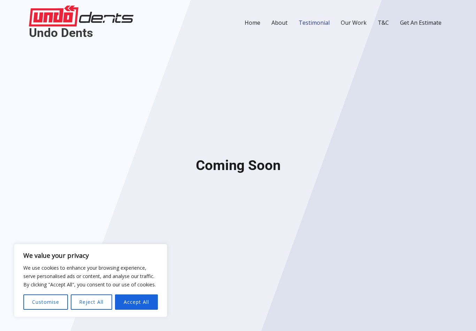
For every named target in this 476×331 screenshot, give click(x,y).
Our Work (354, 22)
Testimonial (314, 22)
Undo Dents (61, 33)
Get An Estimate (421, 22)
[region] (90, 280)
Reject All (91, 302)
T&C (383, 22)
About (279, 22)
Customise (45, 302)
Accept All (136, 302)
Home (252, 22)
